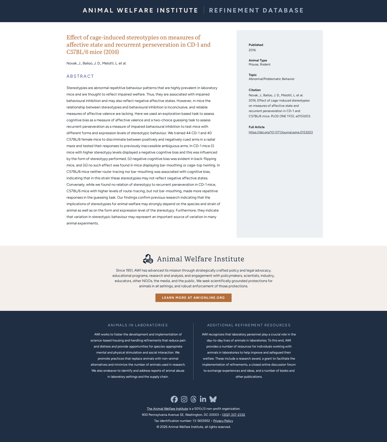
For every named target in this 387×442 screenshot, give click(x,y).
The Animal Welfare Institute (167, 409)
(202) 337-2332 (233, 415)
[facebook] (174, 401)
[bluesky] (212, 401)
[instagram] (184, 401)
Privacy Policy (223, 421)
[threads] (193, 401)
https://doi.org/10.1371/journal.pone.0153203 (281, 132)
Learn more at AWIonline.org (193, 298)
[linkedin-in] (203, 401)
